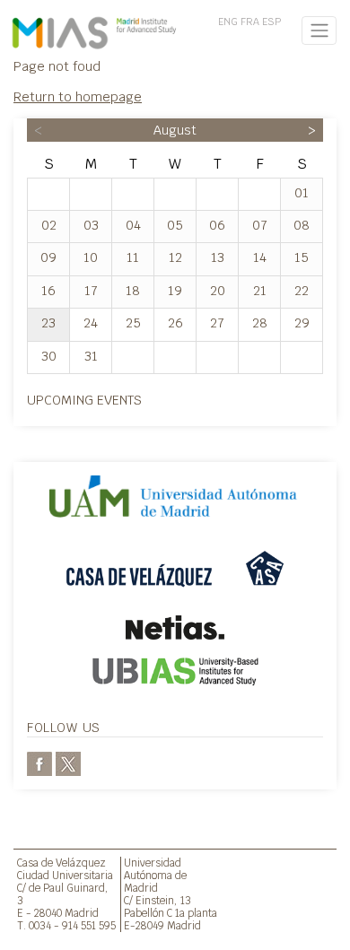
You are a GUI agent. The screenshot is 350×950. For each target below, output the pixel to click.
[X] (68, 762)
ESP (271, 21)
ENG (228, 21)
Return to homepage (77, 96)
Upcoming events (84, 399)
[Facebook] (39, 762)
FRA (250, 21)
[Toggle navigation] (319, 30)
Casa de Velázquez (61, 862)
